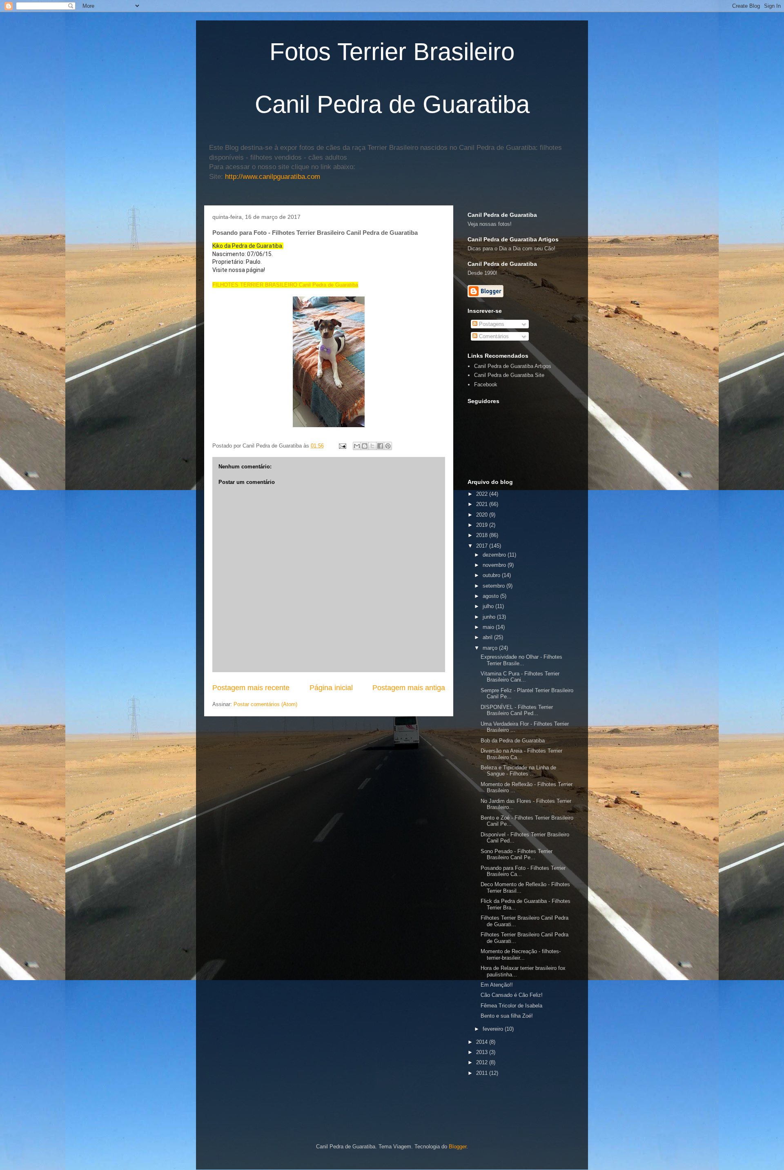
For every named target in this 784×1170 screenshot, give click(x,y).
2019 (482, 525)
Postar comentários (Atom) (265, 704)
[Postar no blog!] (365, 446)
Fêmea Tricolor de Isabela (511, 1006)
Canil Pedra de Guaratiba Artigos (512, 366)
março (491, 648)
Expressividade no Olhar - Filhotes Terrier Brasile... (521, 660)
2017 (482, 546)
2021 (482, 504)
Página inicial (331, 688)
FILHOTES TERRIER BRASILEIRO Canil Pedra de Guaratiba (285, 285)
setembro (494, 586)
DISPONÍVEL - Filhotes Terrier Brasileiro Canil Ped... (517, 710)
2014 (482, 1042)
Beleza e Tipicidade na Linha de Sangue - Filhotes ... (518, 770)
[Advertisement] (563, 1091)
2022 (482, 494)
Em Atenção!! (497, 985)
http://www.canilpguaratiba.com (272, 177)
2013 (482, 1052)
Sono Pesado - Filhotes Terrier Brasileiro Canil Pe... (516, 854)
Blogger (457, 1146)
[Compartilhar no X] (372, 446)
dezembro (495, 555)
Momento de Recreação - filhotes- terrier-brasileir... (521, 954)
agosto (491, 596)
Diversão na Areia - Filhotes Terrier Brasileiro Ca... (521, 754)
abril (488, 637)
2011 (482, 1073)
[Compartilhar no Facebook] (380, 446)
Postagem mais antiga (408, 688)
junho (490, 617)
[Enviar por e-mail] (357, 446)
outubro (492, 575)
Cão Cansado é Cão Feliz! (512, 995)
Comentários (493, 336)
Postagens (490, 324)
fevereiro (494, 1029)
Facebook (485, 384)
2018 (482, 535)
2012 (482, 1062)
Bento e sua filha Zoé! (507, 1016)
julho (489, 606)
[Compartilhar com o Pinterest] (388, 446)
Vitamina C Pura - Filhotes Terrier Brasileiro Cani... (520, 677)
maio (489, 627)
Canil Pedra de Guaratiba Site (509, 375)
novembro (495, 565)
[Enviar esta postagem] (342, 446)
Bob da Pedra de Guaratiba (513, 741)
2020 (482, 515)
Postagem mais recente (251, 688)
